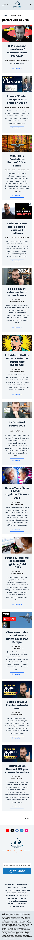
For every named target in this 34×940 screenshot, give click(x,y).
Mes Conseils (9, 885)
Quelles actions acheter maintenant (17, 890)
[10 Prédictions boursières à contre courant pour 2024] (17, 33)
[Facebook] (17, 830)
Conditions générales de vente (17, 901)
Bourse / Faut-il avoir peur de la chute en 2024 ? (17, 100)
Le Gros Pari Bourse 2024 (17, 424)
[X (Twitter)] (12, 830)
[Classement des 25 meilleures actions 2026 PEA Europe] (17, 620)
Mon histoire (11, 893)
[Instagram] (26, 830)
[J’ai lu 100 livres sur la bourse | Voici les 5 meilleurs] (17, 211)
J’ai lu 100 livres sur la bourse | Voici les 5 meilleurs (17, 228)
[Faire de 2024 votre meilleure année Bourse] (17, 276)
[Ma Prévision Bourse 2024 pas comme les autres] (17, 753)
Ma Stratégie (12, 898)
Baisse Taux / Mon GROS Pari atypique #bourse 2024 (17, 493)
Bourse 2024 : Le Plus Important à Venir (17, 705)
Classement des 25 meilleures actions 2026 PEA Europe (17, 637)
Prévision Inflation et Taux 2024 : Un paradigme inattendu (17, 360)
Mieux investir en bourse (17, 887)
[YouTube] (7, 830)
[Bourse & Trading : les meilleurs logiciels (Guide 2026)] (17, 545)
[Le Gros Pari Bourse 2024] (17, 410)
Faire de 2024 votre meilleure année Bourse (17, 292)
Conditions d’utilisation (17, 904)
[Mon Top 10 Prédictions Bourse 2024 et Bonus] (17, 143)
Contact (23, 898)
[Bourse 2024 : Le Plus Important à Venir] (17, 689)
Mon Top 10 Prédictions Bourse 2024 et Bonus (17, 160)
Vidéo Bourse (10, 895)
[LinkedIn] (21, 830)
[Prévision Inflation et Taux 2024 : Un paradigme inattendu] (17, 343)
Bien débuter (22, 893)
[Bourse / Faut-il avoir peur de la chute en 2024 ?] (17, 84)
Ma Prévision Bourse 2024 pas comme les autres (17, 769)
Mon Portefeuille (23, 885)
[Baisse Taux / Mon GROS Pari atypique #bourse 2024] (17, 475)
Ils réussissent (22, 895)
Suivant (26, 818)
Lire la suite (18, 69)
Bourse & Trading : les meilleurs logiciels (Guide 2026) (17, 562)
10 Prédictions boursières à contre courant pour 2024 (17, 51)
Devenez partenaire (17, 906)
